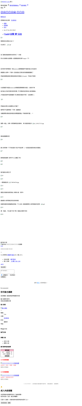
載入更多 (3, 267)
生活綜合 (13, 20)
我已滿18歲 (4, 402)
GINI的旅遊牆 (5, 372)
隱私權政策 (50, 383)
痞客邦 (9, 255)
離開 (9, 402)
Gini (2, 246)
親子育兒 (13, 259)
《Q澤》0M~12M (15, 261)
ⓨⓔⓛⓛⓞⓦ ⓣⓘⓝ (12, 12)
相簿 (5, 23)
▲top (2, 264)
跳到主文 (3, 16)
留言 (13, 255)
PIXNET (29, 383)
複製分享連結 (4, 367)
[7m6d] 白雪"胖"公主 (13, 34)
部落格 (6, 25)
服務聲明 (56, 383)
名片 (5, 27)
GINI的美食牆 (5, 360)
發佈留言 (3, 277)
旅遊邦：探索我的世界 (7, 377)
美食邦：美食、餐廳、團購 (8, 365)
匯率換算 (7, 350)
